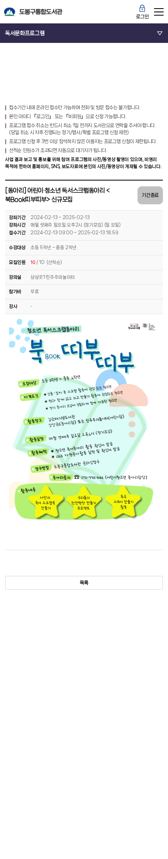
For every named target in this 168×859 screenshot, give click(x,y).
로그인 (142, 16)
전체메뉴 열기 (158, 11)
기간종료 (150, 195)
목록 (84, 582)
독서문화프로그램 (25, 33)
